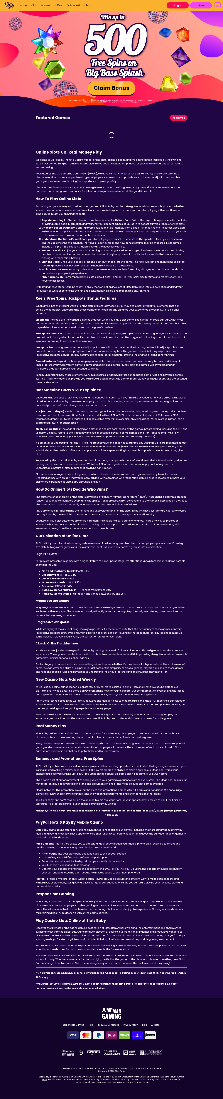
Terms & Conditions (108, 1024)
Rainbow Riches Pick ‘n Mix (59, 590)
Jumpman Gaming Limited (76, 1077)
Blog (144, 1024)
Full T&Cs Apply (156, 774)
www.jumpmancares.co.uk (148, 1068)
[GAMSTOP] (93, 1052)
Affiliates (155, 1024)
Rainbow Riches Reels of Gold (60, 594)
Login (177, 5)
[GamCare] (68, 1052)
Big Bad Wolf (50, 575)
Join (201, 5)
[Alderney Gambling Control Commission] (151, 1052)
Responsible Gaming (73, 1024)
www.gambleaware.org (120, 1068)
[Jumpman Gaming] (111, 1018)
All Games (178, 118)
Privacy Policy (130, 1024)
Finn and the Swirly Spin (57, 571)
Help (91, 1024)
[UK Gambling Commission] (112, 1052)
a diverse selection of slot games (103, 227)
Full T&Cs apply (133, 102)
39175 (44, 1079)
